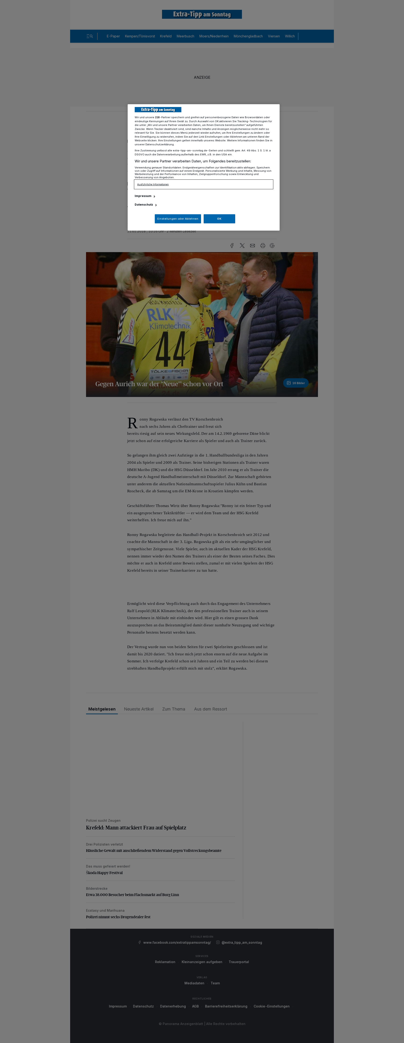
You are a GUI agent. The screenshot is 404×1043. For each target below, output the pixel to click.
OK (219, 218)
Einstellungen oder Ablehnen (177, 218)
